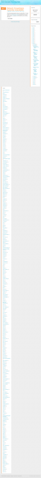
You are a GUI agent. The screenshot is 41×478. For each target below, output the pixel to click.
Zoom (3, 470)
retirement (4, 372)
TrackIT (4, 428)
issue (3, 257)
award (3, 118)
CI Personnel (4, 149)
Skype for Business (5, 389)
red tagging (4, 365)
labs (3, 266)
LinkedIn (4, 277)
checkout (4, 141)
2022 (33, 31)
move (3, 298)
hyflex (3, 246)
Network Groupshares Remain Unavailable (35, 53)
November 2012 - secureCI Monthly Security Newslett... (36, 60)
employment (4, 205)
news (3, 313)
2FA (3, 93)
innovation (4, 253)
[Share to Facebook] (10, 18)
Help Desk (4, 239)
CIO (3, 152)
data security (4, 181)
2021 (33, 32)
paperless (4, 330)
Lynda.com (4, 282)
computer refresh (5, 164)
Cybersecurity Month (6, 176)
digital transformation (6, 188)
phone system (5, 341)
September (35, 77)
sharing (4, 385)
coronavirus (4, 168)
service (4, 381)
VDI (3, 441)
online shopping (5, 322)
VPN (3, 453)
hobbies (4, 242)
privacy (4, 350)
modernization (5, 295)
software (4, 394)
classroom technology (6, 154)
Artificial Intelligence (6, 113)
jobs (3, 265)
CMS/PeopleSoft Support (6, 158)
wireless (4, 465)
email (3, 201)
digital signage (5, 187)
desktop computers (5, 184)
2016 (33, 38)
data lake (4, 180)
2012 (33, 43)
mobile (4, 293)
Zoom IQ (4, 471)
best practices (5, 122)
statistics (4, 401)
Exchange (4, 214)
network (4, 309)
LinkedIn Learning (5, 278)
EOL (3, 209)
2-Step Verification (5, 92)
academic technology (6, 98)
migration (4, 291)
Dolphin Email (5, 192)
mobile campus (5, 294)
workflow (4, 467)
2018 (33, 36)
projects (4, 361)
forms (3, 222)
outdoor (4, 326)
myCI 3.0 (4, 305)
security (23, 11)
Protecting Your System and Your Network (36, 47)
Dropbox (4, 196)
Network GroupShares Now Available (35, 50)
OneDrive (4, 321)
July (34, 79)
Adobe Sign (4, 101)
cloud (3, 157)
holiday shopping (5, 243)
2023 (33, 30)
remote (4, 368)
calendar (4, 132)
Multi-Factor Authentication (5, 303)
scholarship (4, 376)
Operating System (5, 324)
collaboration (4, 160)
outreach (4, 329)
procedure (4, 353)
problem (4, 351)
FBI (3, 217)
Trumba (4, 432)
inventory (4, 256)
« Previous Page (13, 21)
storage (4, 402)
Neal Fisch (9, 11)
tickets (4, 425)
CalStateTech (5, 133)
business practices (5, 127)
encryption (4, 206)
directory (4, 189)
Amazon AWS (5, 106)
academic (4, 97)
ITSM (3, 264)
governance (4, 233)
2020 (33, 33)
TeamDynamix (5, 417)
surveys (4, 409)
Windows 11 (4, 462)
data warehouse (5, 183)
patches (4, 333)
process (4, 354)
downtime (13, 11)
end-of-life (4, 208)
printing (4, 349)
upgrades (4, 437)
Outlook (4, 328)
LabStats (4, 268)
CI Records (4, 150)
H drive (4, 238)
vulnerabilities (5, 454)
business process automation (5, 130)
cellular (4, 137)
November (34, 45)
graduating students (5, 234)
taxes (3, 414)
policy (3, 345)
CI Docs (4, 145)
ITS (3, 260)
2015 (33, 39)
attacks (4, 115)
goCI (3, 229)
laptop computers (5, 269)
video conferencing (5, 445)
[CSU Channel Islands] (7, 0)
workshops (4, 469)
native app (4, 308)
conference (4, 167)
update (4, 433)
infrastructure (17, 11)
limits (3, 274)
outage (20, 11)
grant (3, 235)
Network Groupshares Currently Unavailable (15, 9)
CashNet (4, 136)
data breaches (5, 179)
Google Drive (4, 230)
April (34, 83)
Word (3, 466)
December (34, 44)
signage (4, 386)
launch (4, 270)
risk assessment (5, 373)
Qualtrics (4, 364)
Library (4, 273)
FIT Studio (4, 221)
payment (4, 334)
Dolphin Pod (4, 193)
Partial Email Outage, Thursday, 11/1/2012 (35, 70)
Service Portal (5, 384)
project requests (5, 360)
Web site (4, 458)
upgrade (4, 436)
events (4, 212)
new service (4, 312)
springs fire (4, 398)
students (4, 406)
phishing (4, 337)
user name (4, 440)
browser (4, 126)
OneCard (4, 320)
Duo (3, 197)
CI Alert (4, 144)
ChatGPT (4, 140)
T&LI (3, 410)
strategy (4, 405)
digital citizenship (5, 185)
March (34, 84)
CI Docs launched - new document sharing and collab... (36, 64)
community (4, 163)
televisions (4, 421)
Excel (3, 213)
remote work (4, 369)
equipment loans (5, 210)
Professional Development (6, 358)
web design (4, 457)
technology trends (5, 419)
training (4, 429)
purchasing (4, 363)
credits (4, 172)
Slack (3, 390)
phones (4, 342)
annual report (4, 109)
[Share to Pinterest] (11, 18)
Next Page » (18, 21)
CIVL (3, 153)
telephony (4, 420)
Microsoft (4, 289)
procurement (4, 355)
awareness (4, 119)
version (4, 442)
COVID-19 (4, 171)
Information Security (6, 247)
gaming (4, 225)
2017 (33, 37)
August (34, 78)
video (3, 444)
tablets (4, 411)
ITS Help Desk (5, 261)
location (4, 281)
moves (4, 299)
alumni (4, 105)
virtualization (4, 449)
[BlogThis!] (9, 18)
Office (3, 317)
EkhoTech (4, 200)
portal (3, 346)
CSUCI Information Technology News (10, 2)
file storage (4, 218)
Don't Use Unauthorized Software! (35, 74)
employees (4, 204)
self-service (4, 380)
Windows (4, 461)
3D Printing (4, 94)
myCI (3, 304)
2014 (33, 40)
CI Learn (4, 148)
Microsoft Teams (5, 290)
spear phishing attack (6, 397)
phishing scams (5, 338)
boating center (5, 123)
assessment (4, 114)
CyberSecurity (5, 175)
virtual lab (4, 446)
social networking (5, 393)
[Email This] (8, 18)
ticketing (4, 424)
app (3, 110)
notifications (4, 316)
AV (3, 117)
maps (3, 285)
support (4, 407)
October (34, 76)
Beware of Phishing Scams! (36, 67)
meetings (4, 286)
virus (3, 450)
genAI (3, 226)
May (34, 82)
